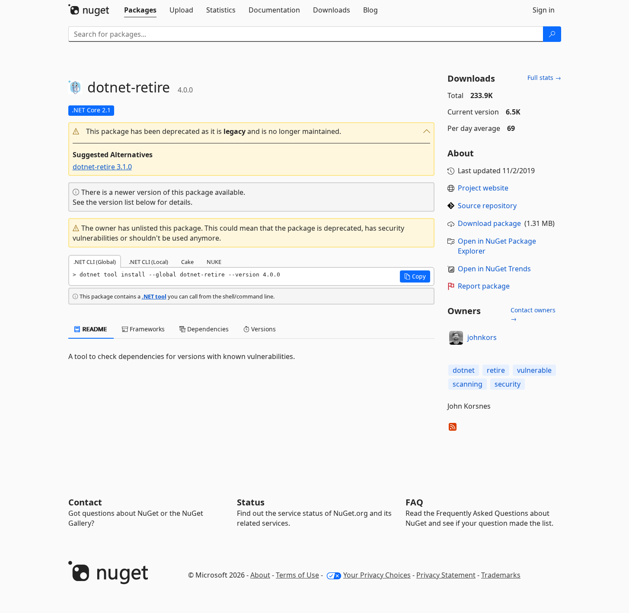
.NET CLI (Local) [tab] (148, 262)
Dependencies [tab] (207, 329)
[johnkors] (456, 338)
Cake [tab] (187, 262)
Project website (483, 188)
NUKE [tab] (214, 262)
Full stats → (544, 77)
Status (251, 502)
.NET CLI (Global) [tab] (94, 262)
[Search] (552, 34)
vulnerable (534, 370)
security (507, 384)
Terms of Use (297, 575)
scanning (467, 384)
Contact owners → (533, 314)
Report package (484, 286)
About (260, 575)
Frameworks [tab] (146, 329)
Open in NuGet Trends (494, 268)
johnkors (482, 337)
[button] (252, 132)
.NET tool (154, 296)
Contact (85, 502)
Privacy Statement (446, 575)
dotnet (464, 370)
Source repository (487, 205)
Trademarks (500, 575)
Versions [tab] (262, 329)
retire (496, 370)
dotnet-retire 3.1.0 (102, 167)
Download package (489, 223)
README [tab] (94, 329)
